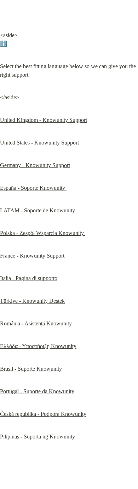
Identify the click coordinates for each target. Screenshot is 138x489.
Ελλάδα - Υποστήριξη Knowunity (38, 346)
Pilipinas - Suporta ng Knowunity (37, 437)
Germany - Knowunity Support (35, 165)
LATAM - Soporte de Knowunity (37, 210)
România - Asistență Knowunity (36, 323)
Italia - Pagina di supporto (28, 278)
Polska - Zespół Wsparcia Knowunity (42, 233)
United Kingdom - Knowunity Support (43, 120)
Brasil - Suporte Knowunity (31, 369)
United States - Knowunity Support (39, 143)
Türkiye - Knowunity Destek (32, 301)
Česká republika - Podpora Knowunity (43, 414)
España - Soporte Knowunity (33, 188)
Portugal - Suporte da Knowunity (37, 391)
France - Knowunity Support (32, 256)
